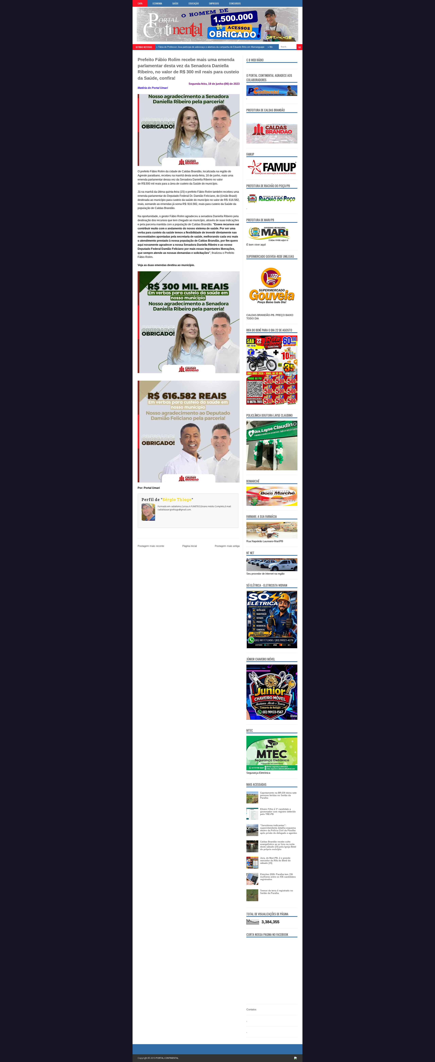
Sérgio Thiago (177, 499)
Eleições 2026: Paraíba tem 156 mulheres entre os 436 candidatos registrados (278, 877)
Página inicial (189, 545)
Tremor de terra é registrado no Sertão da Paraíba (276, 891)
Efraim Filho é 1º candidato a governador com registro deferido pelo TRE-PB (278, 811)
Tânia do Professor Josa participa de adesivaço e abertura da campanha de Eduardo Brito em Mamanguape (185, 47)
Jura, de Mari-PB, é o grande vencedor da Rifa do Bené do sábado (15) (275, 860)
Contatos (251, 1009)
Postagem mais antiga (227, 545)
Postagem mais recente (151, 545)
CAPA (140, 3)
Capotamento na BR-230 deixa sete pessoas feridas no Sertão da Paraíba (278, 795)
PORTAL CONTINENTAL (167, 1057)
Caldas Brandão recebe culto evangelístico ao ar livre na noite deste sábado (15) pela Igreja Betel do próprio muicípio (278, 845)
